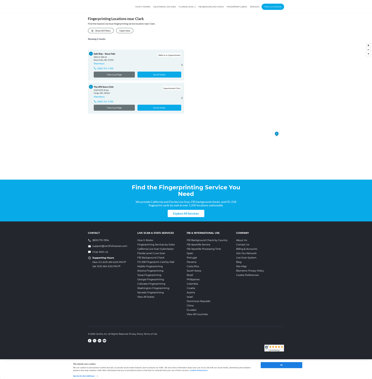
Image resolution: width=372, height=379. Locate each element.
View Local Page (114, 74)
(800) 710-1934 (100, 240)
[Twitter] (94, 340)
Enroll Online (159, 74)
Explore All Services (186, 213)
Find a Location (272, 7)
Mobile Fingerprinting (150, 266)
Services (254, 7)
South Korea (194, 270)
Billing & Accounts (246, 249)
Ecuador (191, 310)
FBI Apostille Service (198, 244)
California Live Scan (164, 7)
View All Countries (197, 314)
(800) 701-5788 (105, 68)
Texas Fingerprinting (149, 275)
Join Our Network (246, 253)
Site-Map (241, 266)
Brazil (190, 275)
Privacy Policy (136, 334)
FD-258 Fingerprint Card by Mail (155, 262)
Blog (239, 262)
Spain (190, 253)
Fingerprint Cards (237, 7)
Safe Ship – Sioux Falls (104, 53)
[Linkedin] (99, 340)
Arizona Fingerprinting (150, 270)
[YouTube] (104, 340)
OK (281, 365)
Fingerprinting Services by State (156, 244)
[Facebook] (89, 340)
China (190, 305)
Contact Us (242, 244)
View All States (145, 297)
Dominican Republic (199, 301)
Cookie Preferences (247, 275)
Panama (191, 262)
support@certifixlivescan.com (109, 246)
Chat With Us (100, 252)
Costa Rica (193, 266)
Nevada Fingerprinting (150, 292)
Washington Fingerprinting (153, 288)
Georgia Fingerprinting (150, 279)
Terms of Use (150, 334)
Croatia (191, 288)
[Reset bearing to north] (368, 54)
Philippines (193, 279)
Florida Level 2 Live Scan (151, 253)
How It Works (142, 7)
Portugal (192, 257)
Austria (191, 292)
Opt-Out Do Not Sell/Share (84, 376)
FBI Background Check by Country (207, 240)
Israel (190, 297)
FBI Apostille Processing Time (204, 249)
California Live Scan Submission (155, 249)
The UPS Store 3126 (103, 87)
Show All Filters (103, 30)
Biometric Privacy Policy (250, 270)
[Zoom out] (368, 49)
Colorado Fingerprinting (151, 283)
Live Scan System (246, 257)
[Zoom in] (368, 45)
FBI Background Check (211, 7)
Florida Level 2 (187, 7)
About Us (241, 240)
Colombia (192, 283)
